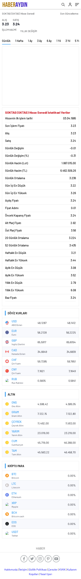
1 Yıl (58, 40)
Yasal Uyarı (46, 574)
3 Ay (39, 40)
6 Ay (49, 40)
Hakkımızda (10, 569)
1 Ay (30, 40)
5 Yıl (77, 40)
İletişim (23, 569)
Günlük (6, 40)
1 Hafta (19, 40)
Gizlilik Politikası (38, 569)
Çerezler (53, 569)
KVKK (62, 569)
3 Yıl (67, 40)
